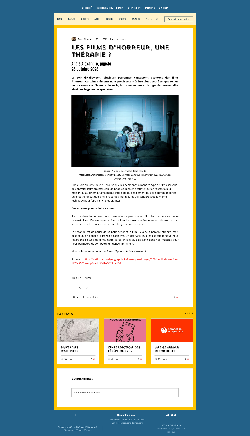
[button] (157, 19)
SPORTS (122, 19)
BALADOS (136, 19)
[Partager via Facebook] (72, 288)
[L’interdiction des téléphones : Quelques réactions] (125, 330)
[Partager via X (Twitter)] (80, 288)
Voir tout (189, 313)
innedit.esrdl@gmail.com (131, 423)
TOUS (59, 19)
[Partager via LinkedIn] (87, 288)
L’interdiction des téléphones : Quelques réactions (124, 349)
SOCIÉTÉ (85, 19)
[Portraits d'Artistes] (78, 330)
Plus (147, 19)
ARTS (96, 19)
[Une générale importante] (172, 330)
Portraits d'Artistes (69, 349)
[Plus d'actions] (177, 39)
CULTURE (72, 19)
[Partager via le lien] (94, 288)
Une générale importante (167, 349)
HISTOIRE (109, 19)
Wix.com (88, 430)
